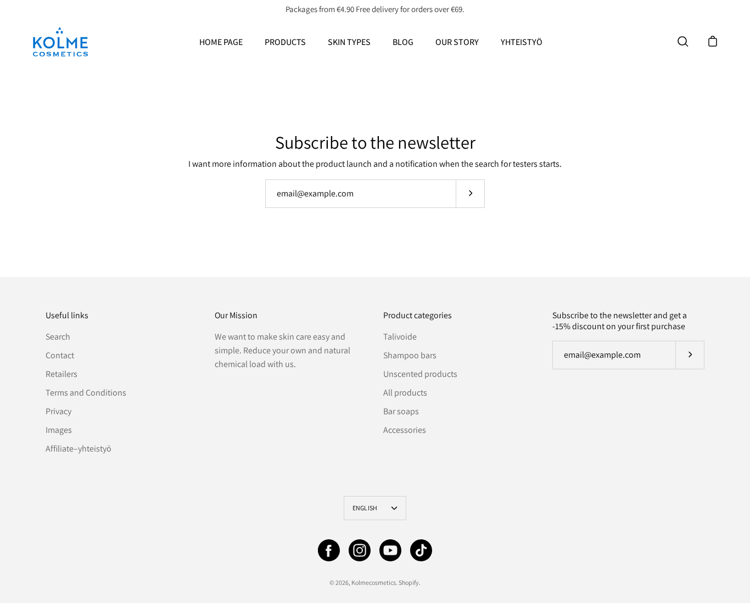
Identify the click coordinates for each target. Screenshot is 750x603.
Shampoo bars (409, 355)
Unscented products (420, 374)
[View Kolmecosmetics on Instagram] (360, 550)
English (365, 508)
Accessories (404, 430)
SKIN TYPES (349, 42)
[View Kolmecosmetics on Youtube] (390, 550)
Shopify (409, 582)
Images (59, 430)
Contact (60, 355)
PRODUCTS (285, 42)
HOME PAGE (221, 42)
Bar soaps (401, 411)
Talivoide (400, 336)
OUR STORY (457, 42)
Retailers (61, 374)
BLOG (403, 42)
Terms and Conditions (86, 392)
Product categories (417, 315)
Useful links (67, 315)
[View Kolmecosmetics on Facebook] (329, 550)
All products (405, 392)
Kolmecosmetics (373, 582)
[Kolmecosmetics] (60, 41)
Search (58, 336)
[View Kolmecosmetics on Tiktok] (421, 550)
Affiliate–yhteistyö (78, 448)
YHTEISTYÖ (521, 42)
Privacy (58, 411)
